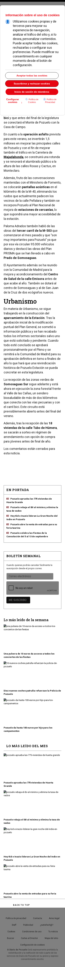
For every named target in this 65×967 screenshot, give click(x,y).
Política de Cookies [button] (33, 100)
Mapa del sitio (51, 938)
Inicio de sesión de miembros (31, 91)
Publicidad (28, 925)
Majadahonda (13, 157)
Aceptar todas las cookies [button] (31, 75)
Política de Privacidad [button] (51, 100)
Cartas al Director (29, 938)
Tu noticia (53, 931)
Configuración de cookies (32, 945)
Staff (14, 925)
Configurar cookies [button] (14, 101)
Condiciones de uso (31, 931)
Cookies (11, 931)
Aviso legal (54, 918)
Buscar (10, 938)
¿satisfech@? (46, 925)
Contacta (37, 918)
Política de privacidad (16, 918)
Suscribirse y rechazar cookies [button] (32, 83)
